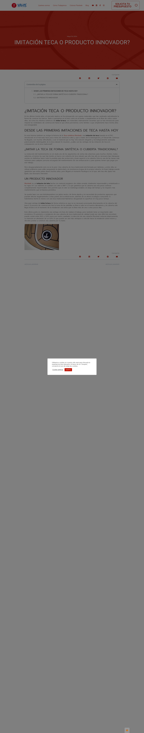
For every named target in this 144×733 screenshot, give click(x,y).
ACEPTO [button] (68, 369)
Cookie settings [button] (57, 370)
